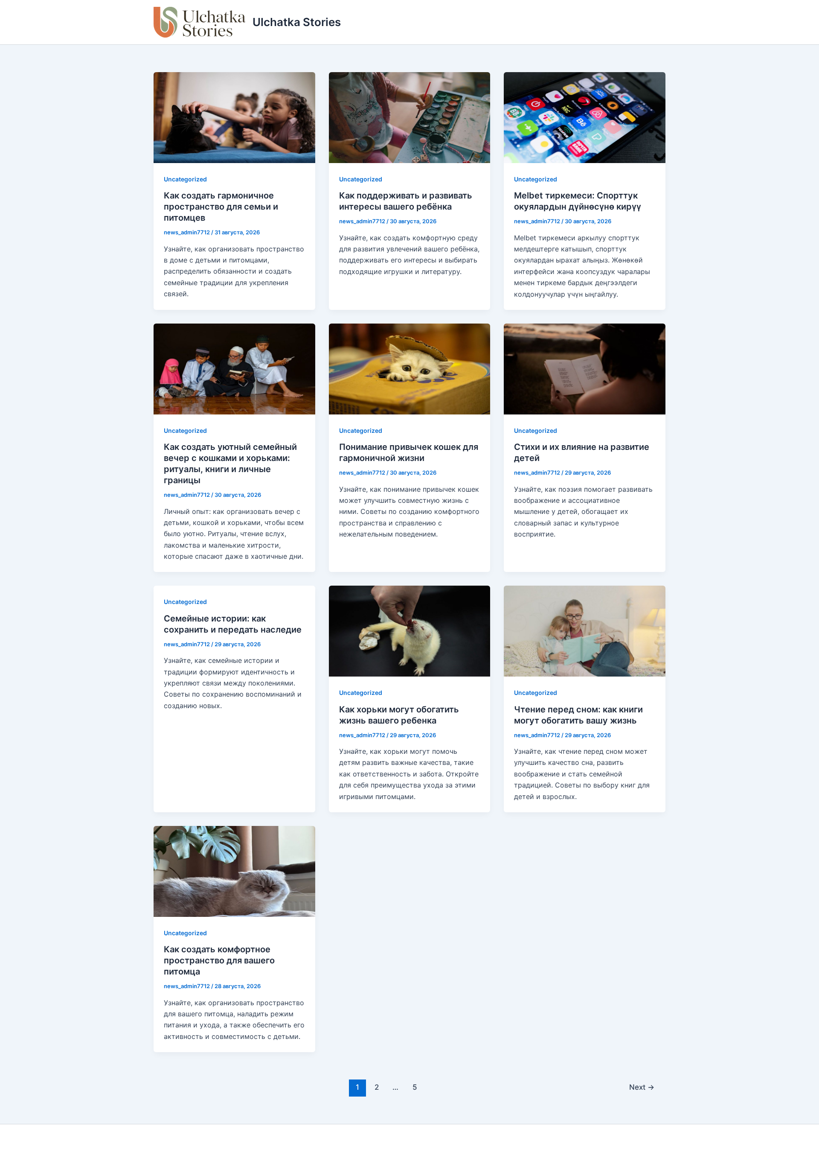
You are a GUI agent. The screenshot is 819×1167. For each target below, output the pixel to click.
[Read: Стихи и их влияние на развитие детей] (584, 368)
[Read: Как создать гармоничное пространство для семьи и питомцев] (234, 117)
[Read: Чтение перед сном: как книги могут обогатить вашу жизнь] (584, 630)
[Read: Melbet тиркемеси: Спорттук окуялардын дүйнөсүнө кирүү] (584, 117)
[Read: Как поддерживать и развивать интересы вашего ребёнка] (410, 117)
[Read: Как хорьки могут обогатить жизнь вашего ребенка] (410, 630)
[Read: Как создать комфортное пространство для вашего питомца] (234, 870)
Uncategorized (185, 179)
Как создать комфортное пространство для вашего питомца (219, 960)
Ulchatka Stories (297, 22)
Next (641, 1086)
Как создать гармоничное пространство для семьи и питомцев (221, 206)
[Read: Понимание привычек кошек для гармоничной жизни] (410, 368)
